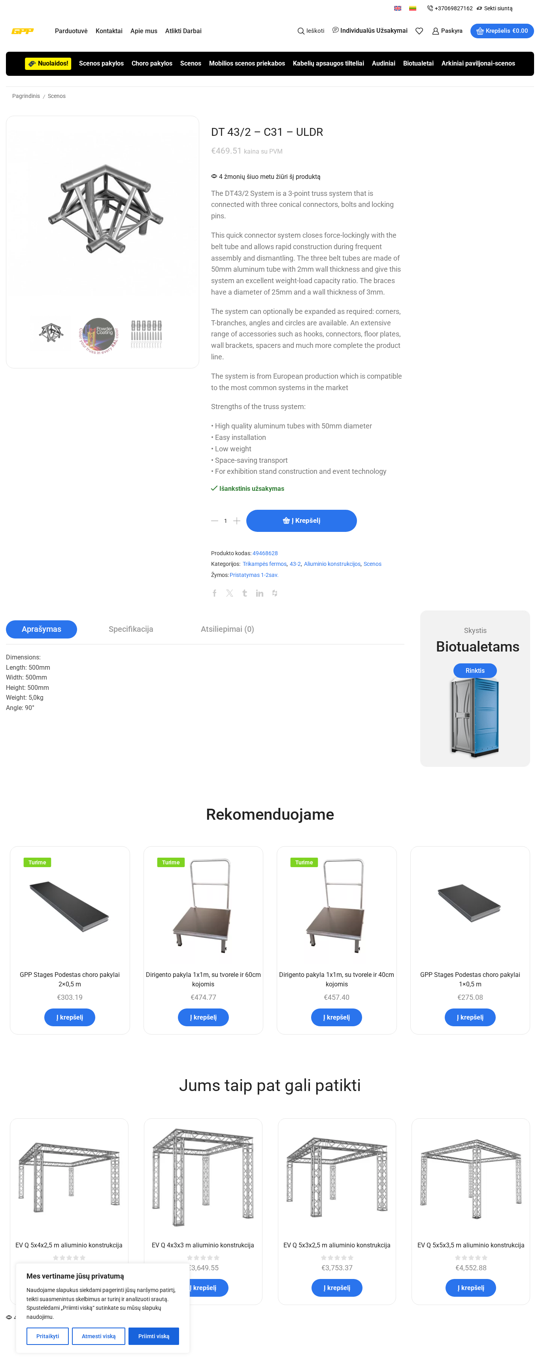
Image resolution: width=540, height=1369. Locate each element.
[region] (103, 1308)
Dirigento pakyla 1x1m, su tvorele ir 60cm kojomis (203, 979)
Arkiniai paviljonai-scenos (478, 63)
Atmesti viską (99, 1336)
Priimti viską (154, 1336)
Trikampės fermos (265, 564)
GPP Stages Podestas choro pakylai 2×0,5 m (70, 979)
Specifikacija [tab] (131, 629)
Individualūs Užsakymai (374, 30)
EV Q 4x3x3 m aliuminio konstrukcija (203, 1245)
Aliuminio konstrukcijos (332, 564)
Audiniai (383, 63)
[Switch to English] (397, 8)
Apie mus (143, 31)
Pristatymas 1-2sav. (254, 575)
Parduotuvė (71, 31)
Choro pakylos (152, 63)
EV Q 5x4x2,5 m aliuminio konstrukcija (69, 1245)
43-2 (295, 564)
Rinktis (475, 670)
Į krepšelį (306, 520)
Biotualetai (418, 63)
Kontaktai (109, 31)
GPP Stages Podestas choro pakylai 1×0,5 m (470, 979)
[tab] (41, 629)
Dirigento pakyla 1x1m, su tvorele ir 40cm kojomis (336, 979)
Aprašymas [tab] (41, 629)
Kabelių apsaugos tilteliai (328, 63)
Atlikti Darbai (183, 31)
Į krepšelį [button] (70, 1017)
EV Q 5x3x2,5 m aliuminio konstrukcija (337, 1245)
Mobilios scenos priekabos (247, 63)
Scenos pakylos (101, 63)
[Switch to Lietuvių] (412, 8)
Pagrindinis (26, 96)
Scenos (190, 63)
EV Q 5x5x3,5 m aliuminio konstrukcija (471, 1245)
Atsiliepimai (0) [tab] (227, 629)
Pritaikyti (47, 1336)
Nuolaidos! (53, 63)
